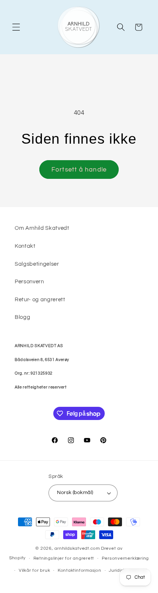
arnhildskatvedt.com (77, 548)
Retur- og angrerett (40, 299)
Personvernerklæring (125, 558)
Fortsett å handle (79, 169)
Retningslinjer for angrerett (63, 558)
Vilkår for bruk (34, 570)
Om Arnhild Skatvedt (42, 228)
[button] (16, 27)
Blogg (22, 317)
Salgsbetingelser (37, 264)
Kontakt (25, 246)
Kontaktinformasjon (79, 570)
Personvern (29, 281)
